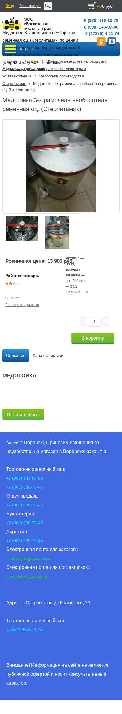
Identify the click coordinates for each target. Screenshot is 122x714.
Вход (10, 6)
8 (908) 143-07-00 (101, 27)
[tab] (15, 355)
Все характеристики (22, 305)
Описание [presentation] (15, 355)
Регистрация (30, 6)
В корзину (92, 338)
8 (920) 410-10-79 (101, 20)
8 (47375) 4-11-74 (102, 33)
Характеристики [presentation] (48, 355)
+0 (99, 6)
